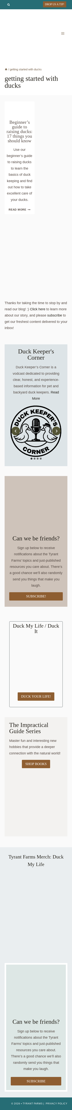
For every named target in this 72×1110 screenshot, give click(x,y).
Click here (37, 309)
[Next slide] (56, 431)
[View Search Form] (8, 5)
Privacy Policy (56, 1103)
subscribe (54, 315)
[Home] (6, 69)
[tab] (31, 459)
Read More (19, 209)
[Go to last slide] (15, 431)
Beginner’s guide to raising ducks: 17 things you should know (19, 131)
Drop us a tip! (54, 4)
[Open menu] (62, 34)
